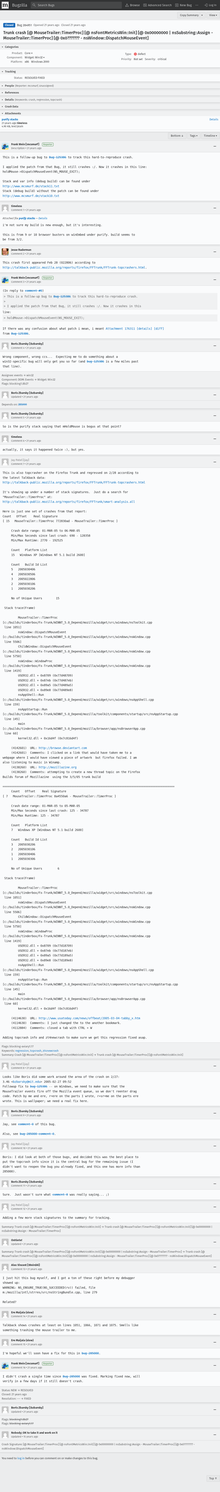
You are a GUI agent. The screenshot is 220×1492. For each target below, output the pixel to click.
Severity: (150, 59)
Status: (18, 77)
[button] (210, 5)
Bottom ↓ (177, 135)
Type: (128, 54)
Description (18, 148)
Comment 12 (18, 1208)
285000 (22, 404)
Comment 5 (17, 417)
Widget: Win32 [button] (35, 57)
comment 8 (60, 1194)
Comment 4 (17, 347)
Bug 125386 (57, 157)
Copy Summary (189, 15)
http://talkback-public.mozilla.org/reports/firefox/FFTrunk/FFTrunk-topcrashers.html (74, 267)
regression (22, 1050)
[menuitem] (133, 5)
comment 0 (26, 1124)
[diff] (159, 328)
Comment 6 (17, 440)
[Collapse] (214, 146)
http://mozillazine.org (57, 767)
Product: (17, 53)
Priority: (126, 59)
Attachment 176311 (120, 328)
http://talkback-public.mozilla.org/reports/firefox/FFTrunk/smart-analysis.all (69, 501)
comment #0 (33, 290)
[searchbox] (76, 5)
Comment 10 (18, 1148)
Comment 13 (18, 1269)
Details (213, 119)
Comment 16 (18, 1367)
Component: (15, 57)
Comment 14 (18, 1316)
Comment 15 (18, 1344)
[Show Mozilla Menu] (5, 5)
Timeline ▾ (210, 135)
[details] (144, 328)
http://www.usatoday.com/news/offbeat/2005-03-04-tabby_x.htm (89, 1018)
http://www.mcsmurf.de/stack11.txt (31, 186)
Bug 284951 (24, 25)
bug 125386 (95, 361)
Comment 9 (17, 1115)
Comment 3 (17, 281)
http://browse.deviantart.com (63, 748)
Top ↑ (213, 1478)
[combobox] (76, 5)
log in (21, 1458)
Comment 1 (17, 209)
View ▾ (213, 15)
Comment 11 (18, 1185)
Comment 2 (17, 253)
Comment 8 (17, 1067)
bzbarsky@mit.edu (26, 1081)
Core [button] (29, 53)
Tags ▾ (194, 135)
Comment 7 (17, 463)
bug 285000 (90, 1353)
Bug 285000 (71, 1376)
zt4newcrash (51, 1050)
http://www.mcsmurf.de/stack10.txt (31, 196)
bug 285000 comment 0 (37, 1134)
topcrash (35, 1050)
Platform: (17, 61)
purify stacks (10, 119)
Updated (16, 396)
